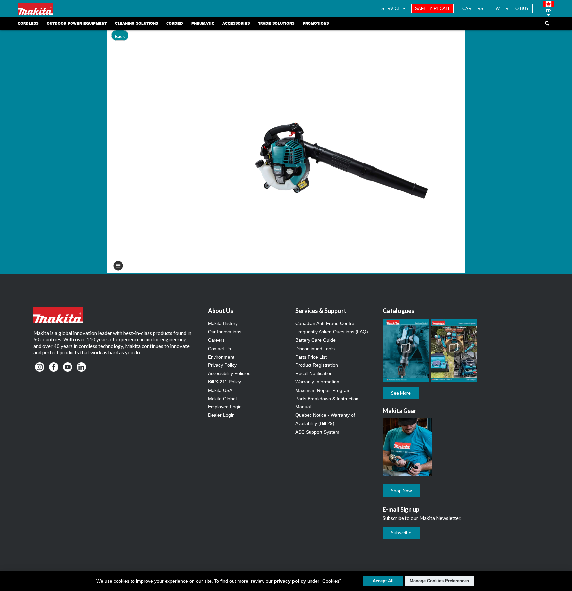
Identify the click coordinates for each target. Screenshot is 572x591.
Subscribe (401, 532)
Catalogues (398, 310)
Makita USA (220, 390)
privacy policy (290, 581)
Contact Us (219, 348)
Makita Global (222, 398)
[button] (548, 8)
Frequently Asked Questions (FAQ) (331, 331)
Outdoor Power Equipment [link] (77, 23)
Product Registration (316, 365)
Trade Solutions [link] (276, 23)
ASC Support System (317, 432)
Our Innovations (224, 331)
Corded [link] (174, 23)
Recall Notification (314, 373)
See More (401, 393)
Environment (221, 356)
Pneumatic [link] (202, 23)
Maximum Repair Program (323, 390)
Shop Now (401, 490)
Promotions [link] (316, 23)
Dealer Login (221, 415)
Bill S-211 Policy (224, 381)
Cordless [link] (28, 23)
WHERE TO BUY (512, 8)
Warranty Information (317, 381)
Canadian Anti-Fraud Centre (324, 323)
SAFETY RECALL (432, 8)
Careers (216, 340)
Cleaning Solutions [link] (136, 23)
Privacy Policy (222, 365)
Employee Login (225, 406)
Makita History (223, 323)
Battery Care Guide (315, 340)
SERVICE (391, 8)
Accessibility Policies (229, 373)
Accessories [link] (236, 23)
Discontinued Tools (315, 348)
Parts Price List (311, 356)
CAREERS (472, 8)
